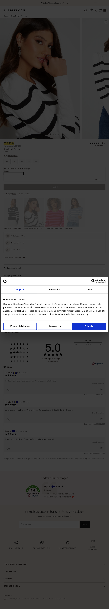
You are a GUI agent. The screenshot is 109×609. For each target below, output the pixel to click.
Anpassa (53, 326)
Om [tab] (90, 289)
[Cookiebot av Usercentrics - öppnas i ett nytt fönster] (93, 281)
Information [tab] (54, 289)
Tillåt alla (89, 326)
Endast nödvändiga (20, 326)
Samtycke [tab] (19, 289)
